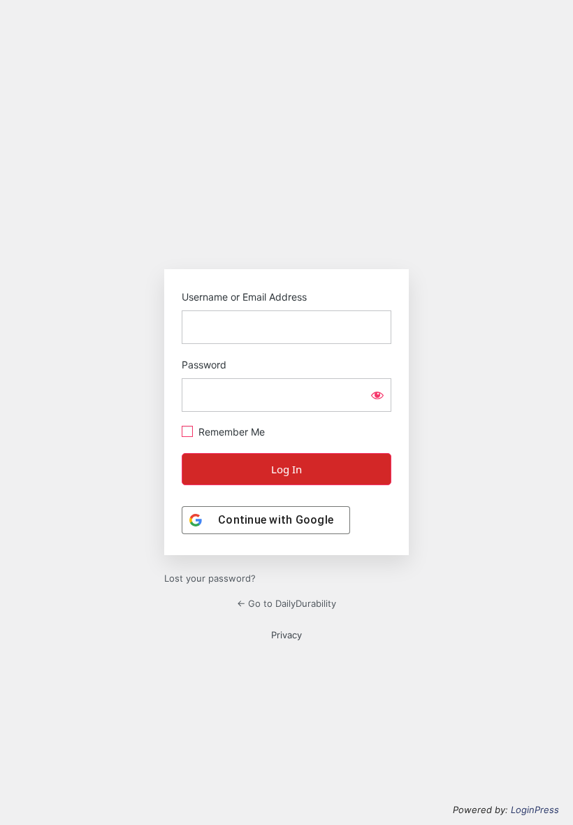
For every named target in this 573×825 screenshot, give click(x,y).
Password (204, 365)
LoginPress (535, 809)
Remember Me (231, 432)
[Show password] (377, 395)
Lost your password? (210, 578)
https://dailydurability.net (286, 223)
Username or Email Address (244, 297)
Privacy (286, 634)
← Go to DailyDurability (286, 603)
